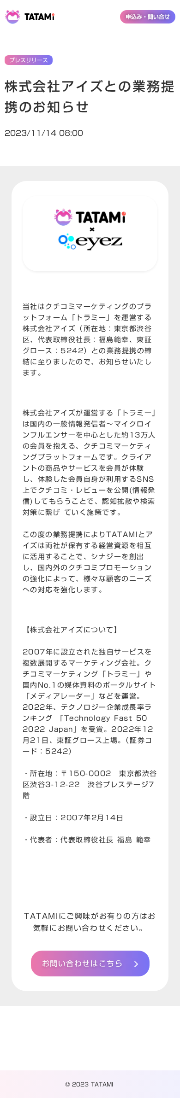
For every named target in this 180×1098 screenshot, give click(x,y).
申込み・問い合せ (148, 16)
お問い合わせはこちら (82, 963)
